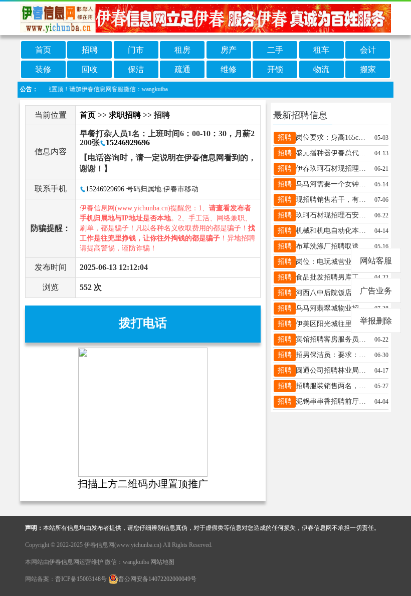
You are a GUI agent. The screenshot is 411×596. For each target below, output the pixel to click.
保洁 (136, 69)
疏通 (182, 69)
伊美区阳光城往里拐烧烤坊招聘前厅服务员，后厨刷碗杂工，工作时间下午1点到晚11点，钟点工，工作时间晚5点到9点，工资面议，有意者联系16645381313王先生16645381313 (332, 324)
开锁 (275, 69)
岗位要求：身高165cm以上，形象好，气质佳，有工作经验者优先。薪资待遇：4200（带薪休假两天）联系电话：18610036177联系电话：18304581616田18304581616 (332, 137)
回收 (90, 69)
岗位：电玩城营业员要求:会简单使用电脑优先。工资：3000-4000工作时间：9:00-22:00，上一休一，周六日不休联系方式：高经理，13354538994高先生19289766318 (332, 261)
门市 (136, 50)
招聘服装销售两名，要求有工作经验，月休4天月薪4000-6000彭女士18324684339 (332, 386)
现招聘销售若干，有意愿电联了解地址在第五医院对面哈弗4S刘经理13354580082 (332, 199)
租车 (321, 50)
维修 (229, 69)
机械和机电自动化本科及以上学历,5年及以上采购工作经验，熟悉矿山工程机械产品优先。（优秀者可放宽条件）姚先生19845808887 (332, 230)
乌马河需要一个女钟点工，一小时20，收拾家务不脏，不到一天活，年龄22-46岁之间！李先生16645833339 (332, 184)
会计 (368, 50)
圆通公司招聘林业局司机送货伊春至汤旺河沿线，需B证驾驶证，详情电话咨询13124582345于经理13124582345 (332, 370)
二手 (275, 50)
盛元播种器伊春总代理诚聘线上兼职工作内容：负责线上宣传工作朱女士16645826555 (332, 153)
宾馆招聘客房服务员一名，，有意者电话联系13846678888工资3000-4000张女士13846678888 (332, 339)
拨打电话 (143, 323)
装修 (43, 69)
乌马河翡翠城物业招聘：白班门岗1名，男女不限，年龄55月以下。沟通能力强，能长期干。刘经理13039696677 (332, 308)
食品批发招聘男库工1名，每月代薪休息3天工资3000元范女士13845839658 (332, 277)
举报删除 (376, 321)
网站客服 (376, 260)
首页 (43, 50)
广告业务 (376, 290)
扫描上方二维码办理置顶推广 (143, 483)
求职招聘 (125, 115)
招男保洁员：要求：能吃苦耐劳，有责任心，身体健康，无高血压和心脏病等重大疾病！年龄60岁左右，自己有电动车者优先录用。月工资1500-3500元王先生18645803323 (332, 355)
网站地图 (162, 561)
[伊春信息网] (205, 17)
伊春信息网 (64, 561)
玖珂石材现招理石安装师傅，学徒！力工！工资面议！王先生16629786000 (332, 215)
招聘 (90, 50)
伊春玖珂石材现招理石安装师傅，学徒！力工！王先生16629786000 (332, 168)
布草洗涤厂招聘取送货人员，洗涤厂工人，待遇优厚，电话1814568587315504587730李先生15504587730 (332, 246)
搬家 (368, 69)
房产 (229, 50)
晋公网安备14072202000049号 (157, 578)
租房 (182, 50)
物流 (321, 69)
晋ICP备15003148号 (81, 578)
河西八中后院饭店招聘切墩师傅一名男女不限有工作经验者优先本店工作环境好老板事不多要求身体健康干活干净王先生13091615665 (332, 292)
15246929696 (128, 142)
